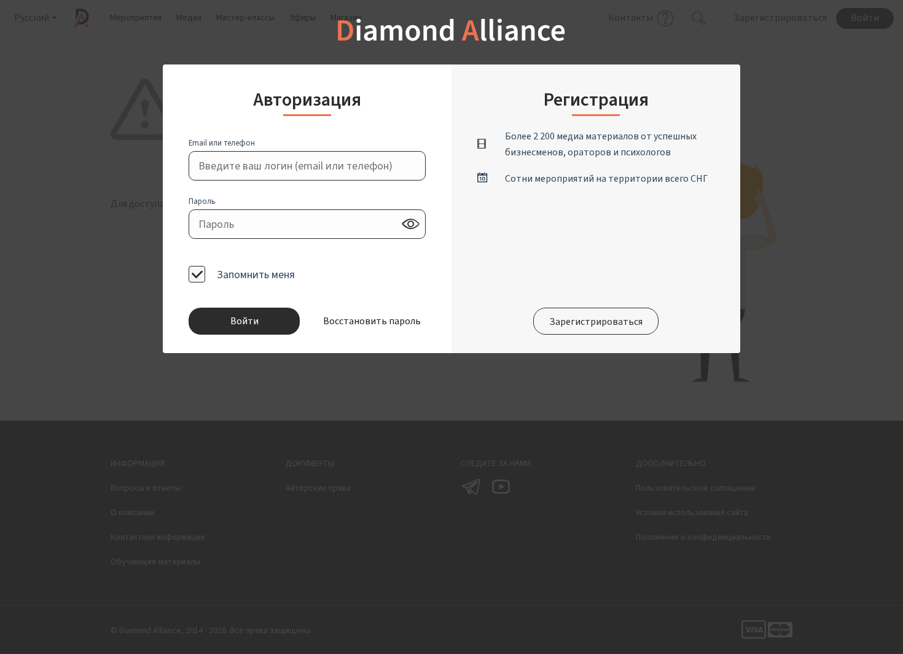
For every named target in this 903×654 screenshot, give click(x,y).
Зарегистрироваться (596, 322)
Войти (244, 321)
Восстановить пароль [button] (371, 321)
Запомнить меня (254, 274)
